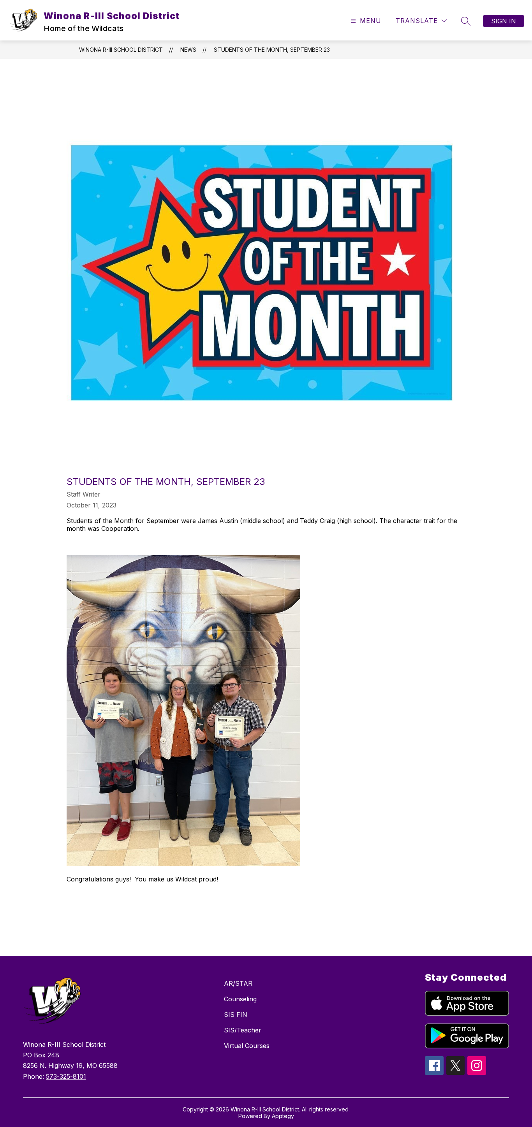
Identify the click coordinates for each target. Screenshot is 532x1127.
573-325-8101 (66, 1076)
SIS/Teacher (242, 1030)
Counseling (240, 999)
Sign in (503, 21)
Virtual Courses (247, 1046)
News (188, 49)
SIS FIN (235, 1014)
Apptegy (283, 1116)
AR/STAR (238, 983)
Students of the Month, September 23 (272, 49)
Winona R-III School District (121, 49)
